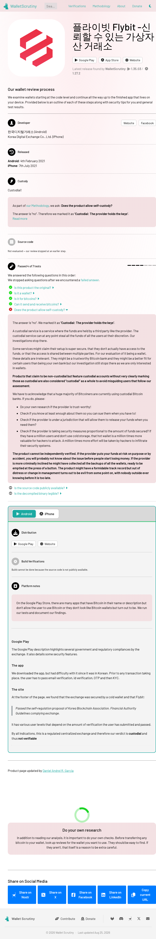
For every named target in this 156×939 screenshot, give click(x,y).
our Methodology (37, 205)
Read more (20, 218)
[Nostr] (130, 919)
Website (135, 60)
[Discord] (121, 919)
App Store (112, 60)
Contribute (67, 918)
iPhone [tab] (49, 514)
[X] (139, 919)
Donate (91, 918)
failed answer (90, 280)
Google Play (86, 60)
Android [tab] (26, 514)
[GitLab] (112, 919)
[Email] (148, 919)
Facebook (147, 123)
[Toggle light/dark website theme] (150, 6)
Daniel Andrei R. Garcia (58, 770)
